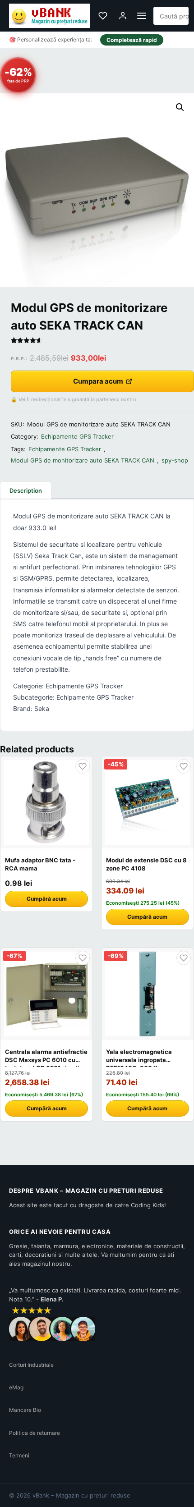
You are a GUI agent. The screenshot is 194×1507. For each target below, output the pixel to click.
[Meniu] (142, 16)
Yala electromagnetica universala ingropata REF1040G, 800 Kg (139, 1060)
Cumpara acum (98, 381)
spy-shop (175, 460)
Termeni (19, 1455)
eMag (16, 1387)
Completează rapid (131, 40)
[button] (180, 107)
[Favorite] (103, 16)
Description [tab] (25, 490)
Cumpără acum (47, 898)
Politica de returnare (34, 1432)
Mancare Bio (25, 1409)
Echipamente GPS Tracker (77, 436)
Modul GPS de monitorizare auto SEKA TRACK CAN (82, 460)
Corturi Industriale (31, 1364)
